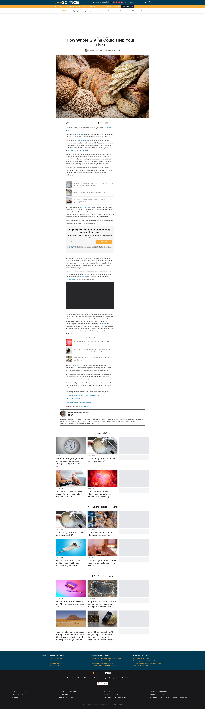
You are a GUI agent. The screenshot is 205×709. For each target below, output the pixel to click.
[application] (90, 295)
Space (101, 6)
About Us (107, 691)
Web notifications (157, 694)
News (119, 50)
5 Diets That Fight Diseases (76, 399)
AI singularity (74, 11)
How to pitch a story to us (115, 698)
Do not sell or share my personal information (168, 698)
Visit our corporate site (133, 678)
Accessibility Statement (21, 691)
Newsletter (110, 123)
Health (78, 6)
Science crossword (137, 11)
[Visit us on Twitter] (111, 2)
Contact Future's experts (67, 691)
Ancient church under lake (105, 11)
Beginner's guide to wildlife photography (144, 661)
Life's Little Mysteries (56, 658)
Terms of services (86, 246)
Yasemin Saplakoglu (96, 50)
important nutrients (84, 276)
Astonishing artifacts (56, 665)
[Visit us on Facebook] (108, 2)
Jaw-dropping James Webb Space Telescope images (107, 658)
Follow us (102, 123)
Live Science (85, 406)
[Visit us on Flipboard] (119, 2)
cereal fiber (102, 323)
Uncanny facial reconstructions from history (104, 665)
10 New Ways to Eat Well (79, 150)
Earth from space (55, 661)
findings (80, 134)
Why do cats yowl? (88, 11)
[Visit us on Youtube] (116, 2)
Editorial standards (65, 698)
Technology (109, 6)
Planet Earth (93, 6)
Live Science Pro (122, 11)
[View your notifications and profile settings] (145, 2)
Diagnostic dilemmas (56, 663)
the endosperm (79, 272)
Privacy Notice (70, 247)
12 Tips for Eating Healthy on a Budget (79, 402)
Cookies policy (64, 694)
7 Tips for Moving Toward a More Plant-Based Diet (83, 396)
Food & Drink (105, 37)
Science (85, 6)
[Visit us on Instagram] (114, 2)
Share (69, 123)
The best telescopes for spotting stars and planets (147, 663)
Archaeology (70, 6)
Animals (61, 6)
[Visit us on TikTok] (122, 2)
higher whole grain (85, 207)
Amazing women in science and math (102, 661)
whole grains (82, 140)
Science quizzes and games (141, 658)
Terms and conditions (159, 691)
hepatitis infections (78, 365)
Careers (15, 698)
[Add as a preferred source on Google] (102, 683)
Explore (117, 6)
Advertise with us (111, 694)
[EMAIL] (72, 415)
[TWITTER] (69, 415)
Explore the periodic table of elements (102, 663)
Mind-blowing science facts (140, 665)
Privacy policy (17, 694)
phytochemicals (71, 279)
